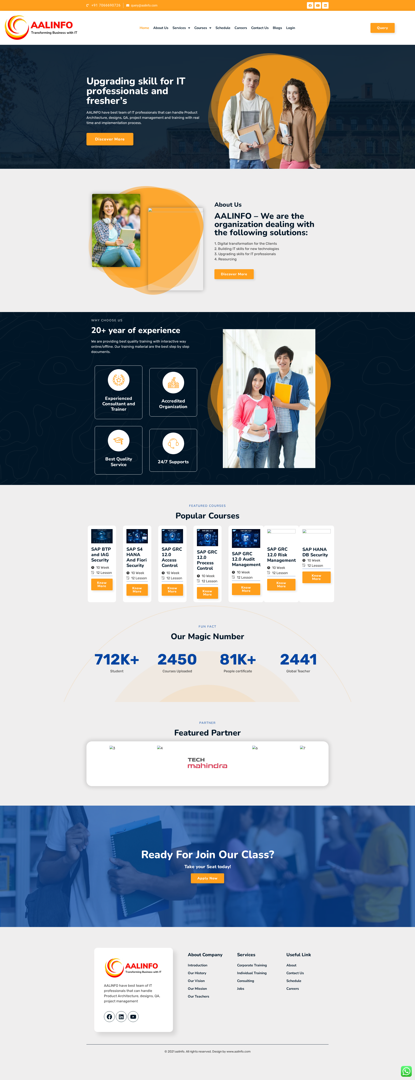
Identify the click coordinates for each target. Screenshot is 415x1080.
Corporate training (252, 965)
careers (241, 28)
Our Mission (197, 988)
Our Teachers (198, 996)
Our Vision (196, 981)
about (291, 965)
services (179, 28)
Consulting (245, 981)
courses (200, 28)
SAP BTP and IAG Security (101, 554)
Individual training (252, 973)
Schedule (222, 28)
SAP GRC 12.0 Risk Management (281, 554)
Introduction (197, 965)
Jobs (240, 988)
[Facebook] (310, 5)
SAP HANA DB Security (315, 552)
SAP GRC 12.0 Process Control (207, 560)
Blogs (277, 28)
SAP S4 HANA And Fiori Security (136, 557)
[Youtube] (317, 5)
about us (160, 28)
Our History (197, 973)
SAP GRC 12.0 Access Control (172, 557)
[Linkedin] (325, 5)
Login (290, 28)
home (144, 28)
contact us (260, 28)
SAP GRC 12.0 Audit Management (246, 559)
